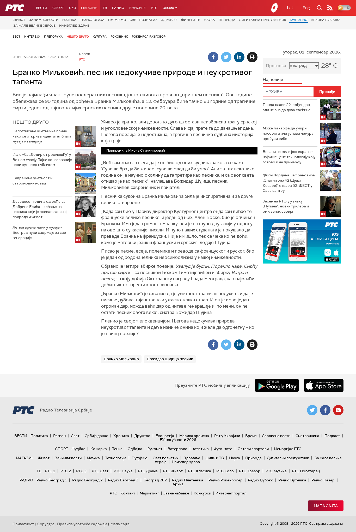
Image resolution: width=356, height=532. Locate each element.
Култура (100, 36)
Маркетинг (149, 493)
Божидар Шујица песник (170, 359)
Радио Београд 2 (87, 480)
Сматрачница (307, 435)
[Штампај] (252, 57)
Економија (165, 435)
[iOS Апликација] (302, 241)
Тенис (117, 448)
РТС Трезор (249, 471)
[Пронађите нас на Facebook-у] (325, 410)
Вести (41, 8)
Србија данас (96, 435)
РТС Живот (173, 471)
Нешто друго (78, 36)
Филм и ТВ (190, 20)
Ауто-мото (223, 448)
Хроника (121, 435)
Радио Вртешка (292, 480)
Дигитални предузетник (262, 20)
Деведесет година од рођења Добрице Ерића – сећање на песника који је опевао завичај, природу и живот (40, 209)
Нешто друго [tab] (31, 122)
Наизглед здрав (74, 25)
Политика (39, 435)
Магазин (89, 8)
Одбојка (135, 448)
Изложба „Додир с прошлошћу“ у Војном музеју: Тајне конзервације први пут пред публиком (42, 159)
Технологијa (92, 20)
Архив (178, 484)
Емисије (137, 8)
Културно (298, 20)
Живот (19, 20)
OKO (72, 8)
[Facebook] (213, 57)
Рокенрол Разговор (148, 36)
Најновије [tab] (273, 79)
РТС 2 (65, 471)
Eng (306, 7)
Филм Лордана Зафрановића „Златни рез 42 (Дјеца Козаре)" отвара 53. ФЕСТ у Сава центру (289, 183)
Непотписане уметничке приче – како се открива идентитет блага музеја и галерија (42, 136)
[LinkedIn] (239, 57)
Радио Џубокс (260, 480)
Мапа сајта (326, 505)
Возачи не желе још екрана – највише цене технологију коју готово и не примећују (289, 156)
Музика (69, 20)
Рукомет (155, 448)
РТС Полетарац (306, 471)
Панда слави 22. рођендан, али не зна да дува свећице (287, 107)
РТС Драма (148, 471)
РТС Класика (199, 471)
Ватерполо (177, 448)
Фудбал (78, 448)
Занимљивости (44, 20)
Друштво (142, 435)
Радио (118, 8)
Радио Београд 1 (51, 480)
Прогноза (276, 65)
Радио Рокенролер (225, 480)
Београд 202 (155, 480)
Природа (227, 20)
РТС (154, 8)
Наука (209, 20)
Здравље (169, 20)
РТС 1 (50, 471)
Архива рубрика (326, 20)
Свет (75, 435)
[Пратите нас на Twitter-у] (312, 410)
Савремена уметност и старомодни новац (32, 181)
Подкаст (332, 435)
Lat (290, 7)
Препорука (53, 36)
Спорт (58, 8)
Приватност (23, 524)
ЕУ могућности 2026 (178, 439)
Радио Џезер (323, 480)
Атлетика (201, 448)
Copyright (45, 524)
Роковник (119, 36)
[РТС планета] (274, 8)
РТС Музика (276, 471)
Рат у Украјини (227, 435)
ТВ (105, 8)
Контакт (127, 493)
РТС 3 (81, 471)
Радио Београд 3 (123, 480)
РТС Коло (225, 471)
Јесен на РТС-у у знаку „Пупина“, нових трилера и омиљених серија (286, 206)
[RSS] (330, 8)
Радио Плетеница (187, 480)
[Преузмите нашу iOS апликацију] (323, 385)
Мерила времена (194, 435)
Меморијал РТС (287, 448)
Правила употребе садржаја (82, 524)
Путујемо (117, 20)
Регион (59, 435)
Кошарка (98, 448)
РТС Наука (123, 471)
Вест (16, 36)
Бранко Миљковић (121, 359)
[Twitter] (226, 57)
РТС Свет (100, 471)
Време (251, 435)
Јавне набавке (176, 493)
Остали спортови (253, 448)
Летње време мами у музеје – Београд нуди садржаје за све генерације (39, 232)
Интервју (32, 36)
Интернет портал (231, 493)
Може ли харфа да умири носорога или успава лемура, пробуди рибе (288, 133)
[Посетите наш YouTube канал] (338, 410)
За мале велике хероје (34, 25)
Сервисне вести (276, 435)
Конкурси (202, 493)
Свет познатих (143, 20)
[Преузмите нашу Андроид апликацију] (277, 385)
